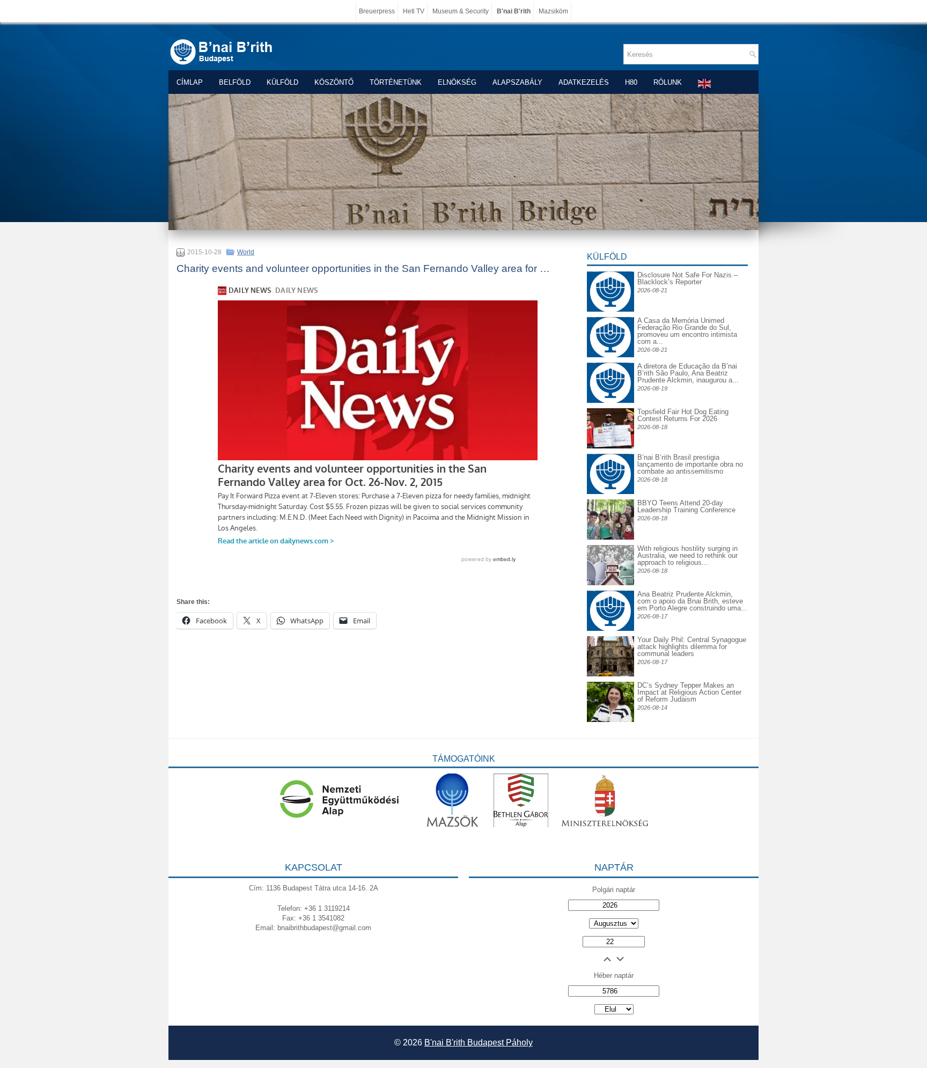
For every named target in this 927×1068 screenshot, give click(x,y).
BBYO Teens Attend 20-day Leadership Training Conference (686, 506)
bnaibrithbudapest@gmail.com (324, 928)
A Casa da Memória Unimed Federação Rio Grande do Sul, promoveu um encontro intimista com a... (687, 330)
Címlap (189, 82)
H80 (631, 82)
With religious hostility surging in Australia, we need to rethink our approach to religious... (687, 555)
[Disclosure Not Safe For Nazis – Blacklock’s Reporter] (610, 271)
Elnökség (457, 82)
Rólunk (667, 82)
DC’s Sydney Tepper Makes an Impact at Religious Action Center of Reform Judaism (689, 692)
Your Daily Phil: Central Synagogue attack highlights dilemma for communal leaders (691, 647)
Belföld (235, 82)
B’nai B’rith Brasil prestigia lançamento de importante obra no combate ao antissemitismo (690, 464)
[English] (705, 83)
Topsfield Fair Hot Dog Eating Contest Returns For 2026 (683, 415)
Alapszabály (517, 82)
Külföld (282, 82)
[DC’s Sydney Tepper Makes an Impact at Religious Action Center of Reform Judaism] (610, 720)
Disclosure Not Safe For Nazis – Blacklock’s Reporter (687, 278)
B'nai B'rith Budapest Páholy (478, 1042)
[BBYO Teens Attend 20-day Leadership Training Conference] (610, 537)
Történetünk (396, 82)
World (245, 252)
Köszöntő (334, 82)
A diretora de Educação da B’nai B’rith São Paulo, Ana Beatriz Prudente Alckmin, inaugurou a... (688, 373)
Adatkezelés (583, 82)
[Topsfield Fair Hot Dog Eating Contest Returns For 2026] (610, 446)
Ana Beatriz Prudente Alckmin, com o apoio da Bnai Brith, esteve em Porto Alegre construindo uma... (692, 601)
